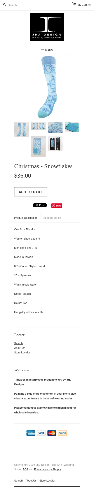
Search (18, 343)
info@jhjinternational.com (56, 407)
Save (58, 205)
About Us (19, 347)
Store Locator (22, 352)
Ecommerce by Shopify (47, 469)
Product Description (26, 217)
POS (25, 469)
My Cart (84, 4)
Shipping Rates (52, 217)
